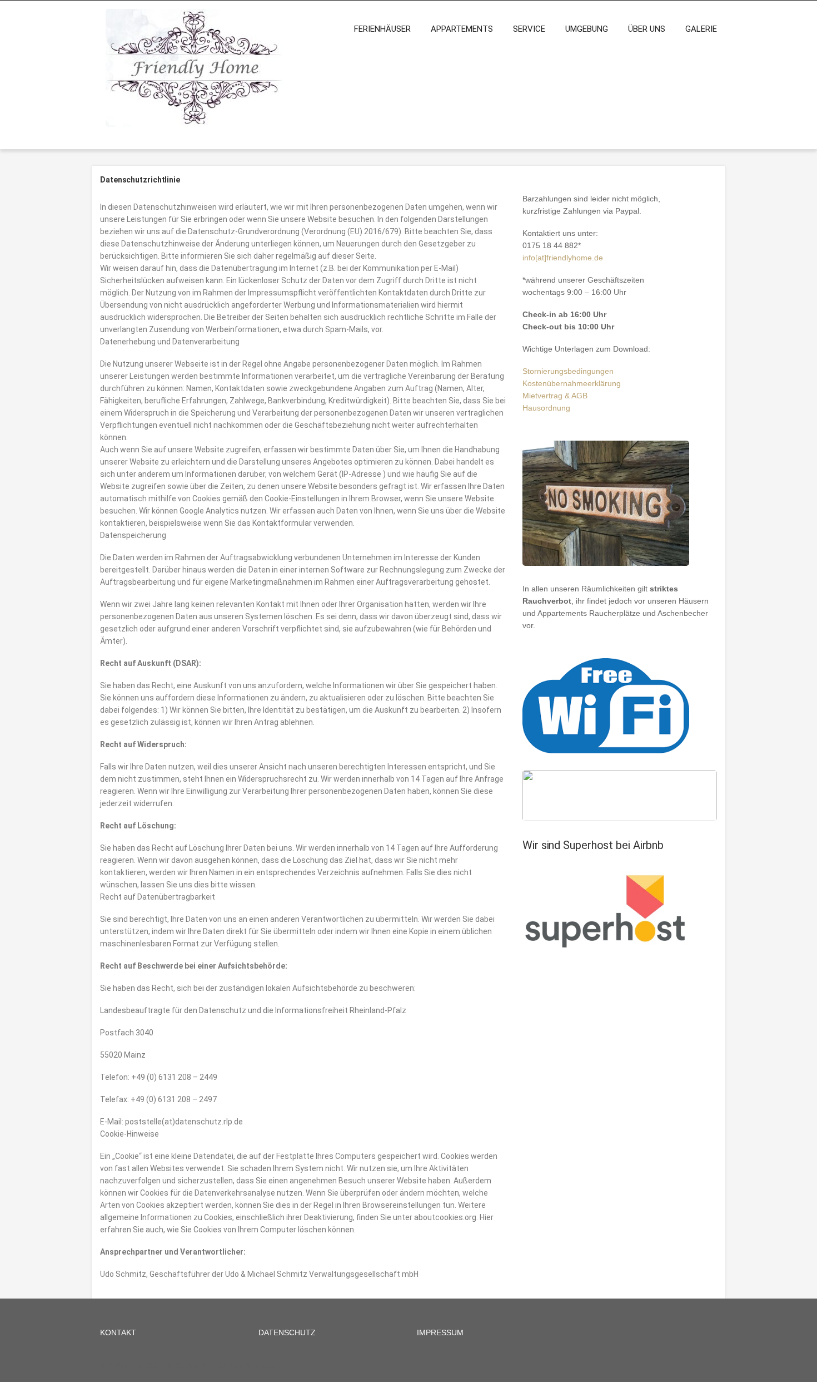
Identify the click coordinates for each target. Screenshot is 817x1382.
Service (529, 29)
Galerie (701, 29)
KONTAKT (118, 1332)
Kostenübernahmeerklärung (571, 383)
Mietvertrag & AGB (554, 395)
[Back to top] (793, 1358)
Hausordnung (546, 407)
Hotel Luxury (186, 1365)
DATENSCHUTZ (287, 1332)
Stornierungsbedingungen (568, 371)
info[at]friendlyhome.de (562, 257)
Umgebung (586, 29)
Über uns (646, 29)
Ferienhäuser (382, 29)
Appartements (462, 29)
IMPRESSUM (440, 1332)
